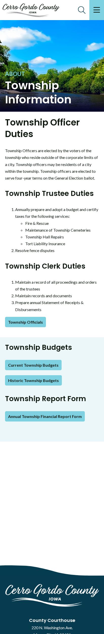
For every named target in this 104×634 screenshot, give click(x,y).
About (15, 73)
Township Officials (25, 322)
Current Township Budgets (33, 365)
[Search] (81, 10)
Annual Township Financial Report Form (45, 416)
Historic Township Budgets (33, 380)
